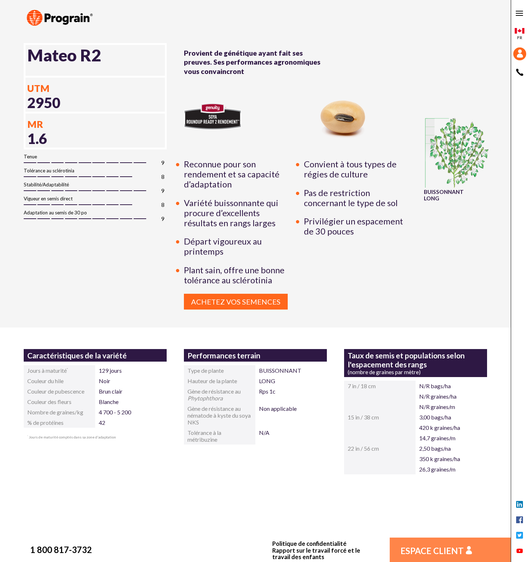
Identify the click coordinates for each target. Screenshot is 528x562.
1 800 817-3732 (61, 550)
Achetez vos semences (236, 301)
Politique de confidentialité (309, 543)
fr (519, 37)
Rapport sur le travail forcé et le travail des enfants (316, 554)
